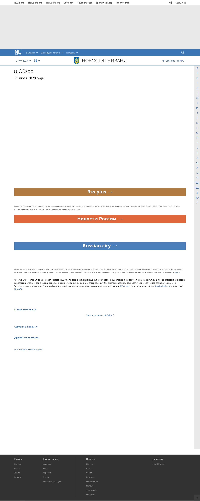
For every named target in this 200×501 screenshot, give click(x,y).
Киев (45, 468)
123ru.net (180, 2)
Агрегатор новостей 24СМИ (100, 315)
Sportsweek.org (104, 2)
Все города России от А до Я (28, 349)
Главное (18, 464)
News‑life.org (53, 2)
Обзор (26, 71)
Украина (47, 464)
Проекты (90, 459)
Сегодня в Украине (25, 326)
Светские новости (25, 309)
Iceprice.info (122, 2)
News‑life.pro (35, 2)
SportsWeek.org (162, 286)
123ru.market (84, 2)
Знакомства (91, 490)
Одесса (46, 477)
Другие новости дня (26, 337)
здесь (177, 272)
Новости (90, 464)
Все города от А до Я (52, 481)
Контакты (158, 459)
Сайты (89, 468)
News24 (18, 289)
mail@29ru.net (159, 464)
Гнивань (18, 459)
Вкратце (18, 477)
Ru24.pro (19, 2)
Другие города (50, 459)
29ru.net (68, 2)
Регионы (90, 477)
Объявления (92, 481)
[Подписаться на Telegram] (170, 2)
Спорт (89, 472)
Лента (17, 472)
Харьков (47, 472)
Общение (90, 494)
